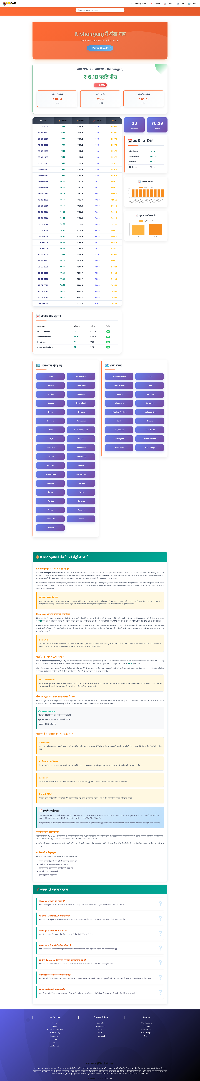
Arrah (50, 376)
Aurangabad (81, 376)
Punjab (150, 421)
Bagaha (51, 385)
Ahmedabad (100, 1026)
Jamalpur (51, 448)
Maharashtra (150, 412)
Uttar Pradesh (150, 439)
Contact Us (54, 1046)
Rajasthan (119, 430)
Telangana (119, 439)
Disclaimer (54, 1036)
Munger (81, 465)
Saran (50, 510)
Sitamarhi (51, 519)
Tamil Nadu (150, 430)
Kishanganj (81, 456)
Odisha (119, 421)
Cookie (54, 1039)
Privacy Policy (54, 1033)
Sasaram (81, 510)
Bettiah (51, 394)
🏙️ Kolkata (192, 3)
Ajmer (100, 1029)
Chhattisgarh (119, 385)
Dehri (51, 430)
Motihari (50, 465)
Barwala (100, 1023)
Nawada (81, 483)
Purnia (81, 492)
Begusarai (81, 385)
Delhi (150, 385)
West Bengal (150, 448)
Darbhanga (81, 421)
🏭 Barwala (168, 3)
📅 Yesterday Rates (138, 3)
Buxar (50, 412)
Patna (50, 492)
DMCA (54, 1043)
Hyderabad (100, 1036)
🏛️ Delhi (180, 3)
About (54, 1026)
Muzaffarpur (51, 474)
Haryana (150, 394)
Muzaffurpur (81, 474)
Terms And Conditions (54, 1029)
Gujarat (119, 394)
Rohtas (51, 501)
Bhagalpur (81, 394)
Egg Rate (108, 1078)
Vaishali (51, 528)
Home (54, 1023)
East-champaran (81, 430)
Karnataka (150, 403)
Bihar (150, 376)
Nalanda (50, 483)
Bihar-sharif (81, 403)
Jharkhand (119, 403)
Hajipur (81, 439)
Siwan (81, 519)
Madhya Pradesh (119, 412)
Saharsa (81, 501)
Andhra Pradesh (119, 376)
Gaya (51, 439)
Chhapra (81, 412)
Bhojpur (51, 403)
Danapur (50, 421)
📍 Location (155, 3)
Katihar (51, 456)
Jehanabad (81, 448)
